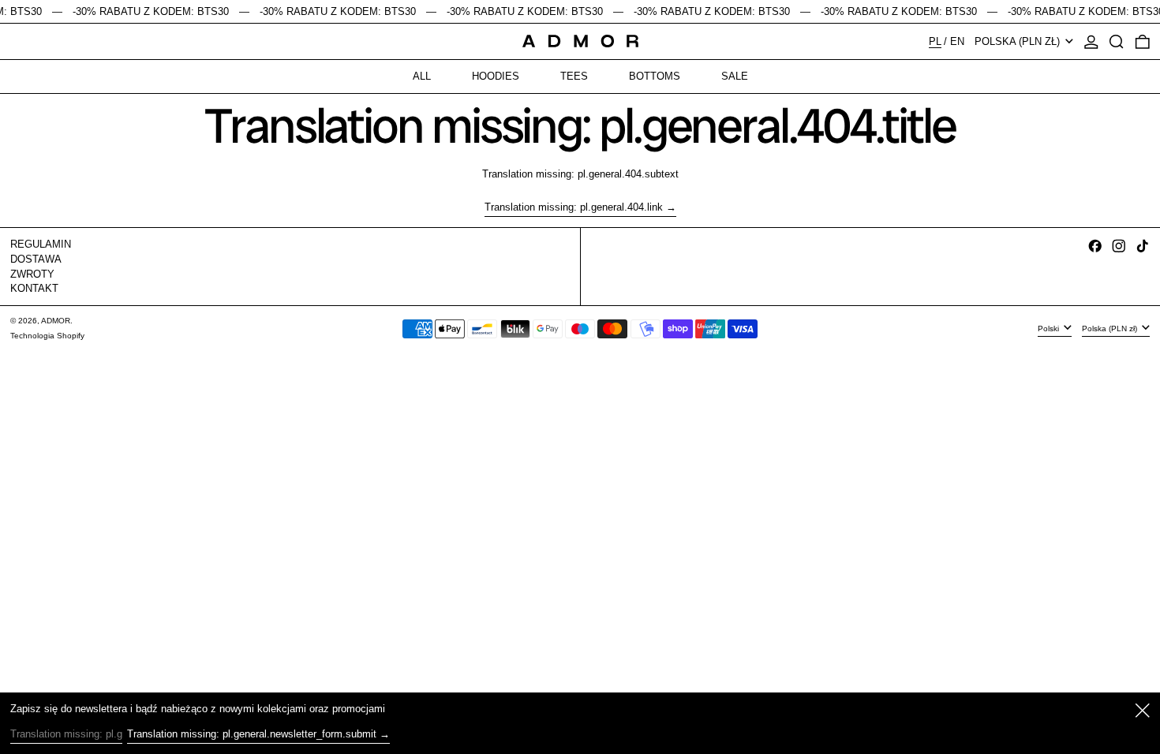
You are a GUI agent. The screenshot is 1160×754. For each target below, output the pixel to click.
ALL (422, 76)
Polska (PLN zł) (1019, 41)
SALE (734, 76)
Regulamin (40, 244)
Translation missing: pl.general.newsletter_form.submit (251, 734)
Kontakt (34, 288)
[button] (1116, 42)
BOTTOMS (654, 76)
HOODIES (495, 76)
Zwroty (32, 274)
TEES (574, 76)
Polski (1049, 327)
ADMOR (55, 320)
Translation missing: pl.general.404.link (574, 207)
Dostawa (36, 259)
